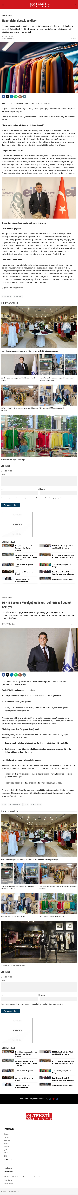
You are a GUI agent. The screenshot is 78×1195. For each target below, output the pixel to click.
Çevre (5, 1150)
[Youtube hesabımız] (54, 1099)
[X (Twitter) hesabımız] (47, 1099)
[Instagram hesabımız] (50, 1099)
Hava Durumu (8, 1168)
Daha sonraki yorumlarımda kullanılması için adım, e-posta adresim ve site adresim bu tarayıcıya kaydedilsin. (32, 498)
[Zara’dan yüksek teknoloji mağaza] (45, 579)
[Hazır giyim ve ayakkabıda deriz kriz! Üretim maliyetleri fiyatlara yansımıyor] (39, 327)
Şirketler (6, 1143)
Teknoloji (6, 1153)
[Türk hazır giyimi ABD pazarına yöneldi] (58, 395)
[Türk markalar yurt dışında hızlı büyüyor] (39, 436)
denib (4, 804)
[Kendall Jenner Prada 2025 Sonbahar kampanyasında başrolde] (45, 572)
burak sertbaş (7, 296)
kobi (26, 804)
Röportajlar (7, 1140)
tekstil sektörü (36, 804)
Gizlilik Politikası (8, 1183)
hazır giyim (18, 296)
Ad (3, 489)
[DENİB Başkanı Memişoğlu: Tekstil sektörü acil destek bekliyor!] (19, 364)
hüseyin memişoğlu (15, 804)
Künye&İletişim (8, 1180)
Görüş (5, 1156)
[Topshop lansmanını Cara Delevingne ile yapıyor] (8, 579)
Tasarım (6, 1146)
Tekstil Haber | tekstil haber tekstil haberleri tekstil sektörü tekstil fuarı (23, 1177)
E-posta (43, 489)
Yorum (4, 475)
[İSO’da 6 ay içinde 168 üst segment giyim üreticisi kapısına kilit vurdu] (19, 395)
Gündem (73, 38)
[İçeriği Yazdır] (24, 96)
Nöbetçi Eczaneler (9, 1165)
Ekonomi (6, 1137)
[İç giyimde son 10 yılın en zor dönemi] (8, 572)
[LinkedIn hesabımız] (57, 1099)
